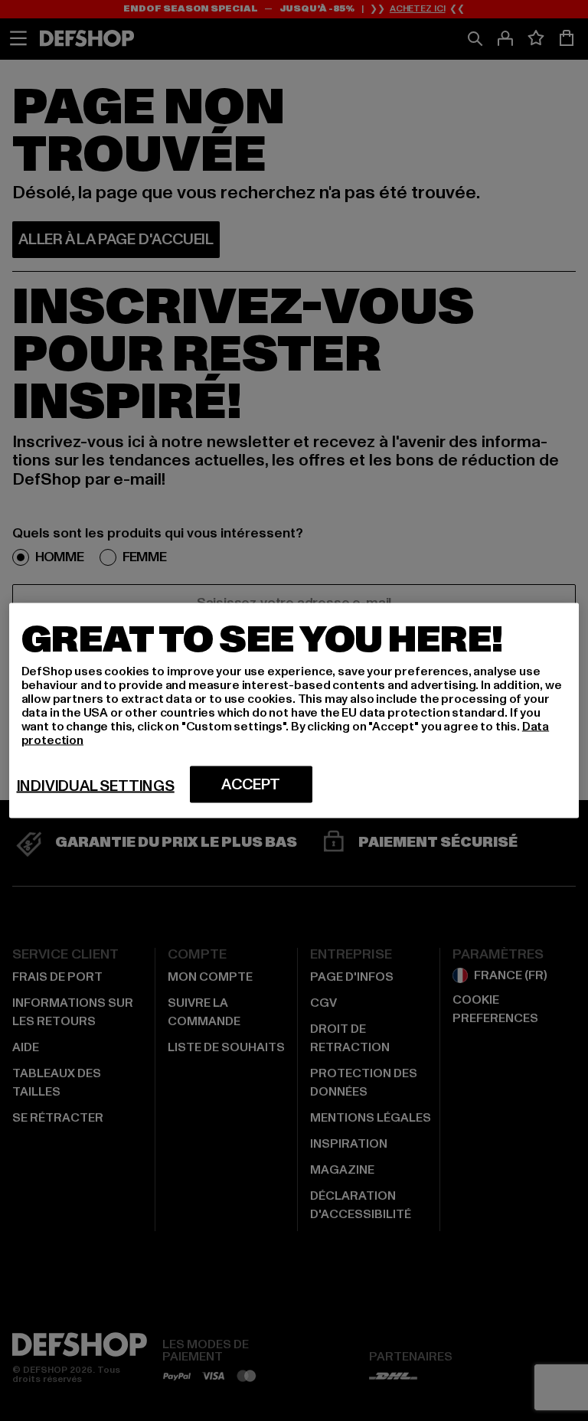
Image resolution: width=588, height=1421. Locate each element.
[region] (294, 710)
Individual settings (96, 786)
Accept (250, 784)
